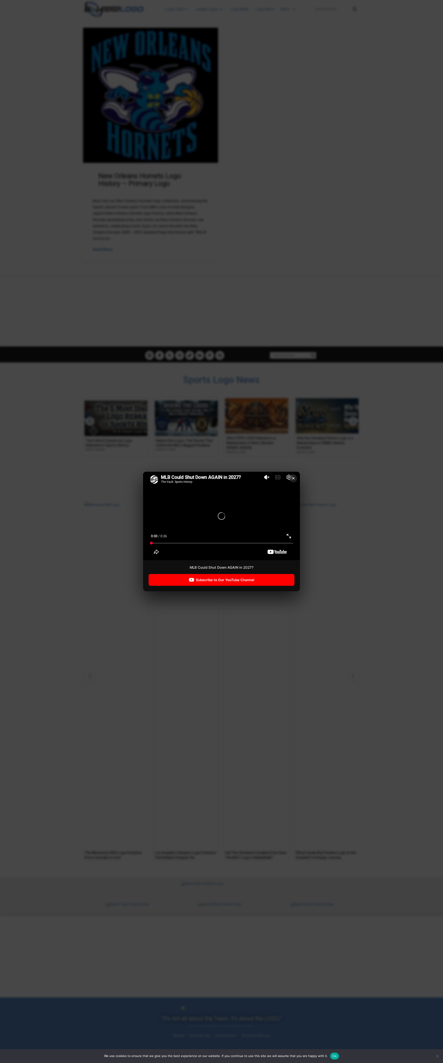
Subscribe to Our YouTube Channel (225, 580)
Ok (334, 1056)
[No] (437, 1056)
